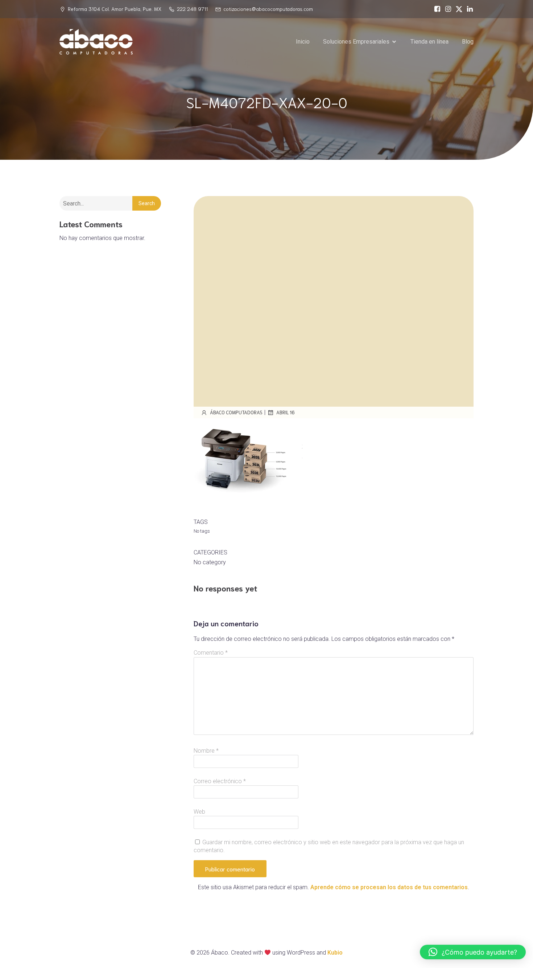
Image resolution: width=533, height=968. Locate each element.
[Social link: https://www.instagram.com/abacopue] (446, 9)
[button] (473, 952)
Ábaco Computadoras (236, 412)
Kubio (335, 952)
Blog (468, 41)
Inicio (303, 41)
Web (199, 811)
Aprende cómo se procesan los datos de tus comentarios (389, 887)
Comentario (211, 652)
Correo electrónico (220, 781)
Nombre (206, 750)
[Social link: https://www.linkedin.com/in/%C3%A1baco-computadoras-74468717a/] (468, 9)
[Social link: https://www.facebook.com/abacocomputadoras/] (435, 9)
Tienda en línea (429, 41)
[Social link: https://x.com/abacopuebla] (457, 9)
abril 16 (285, 412)
